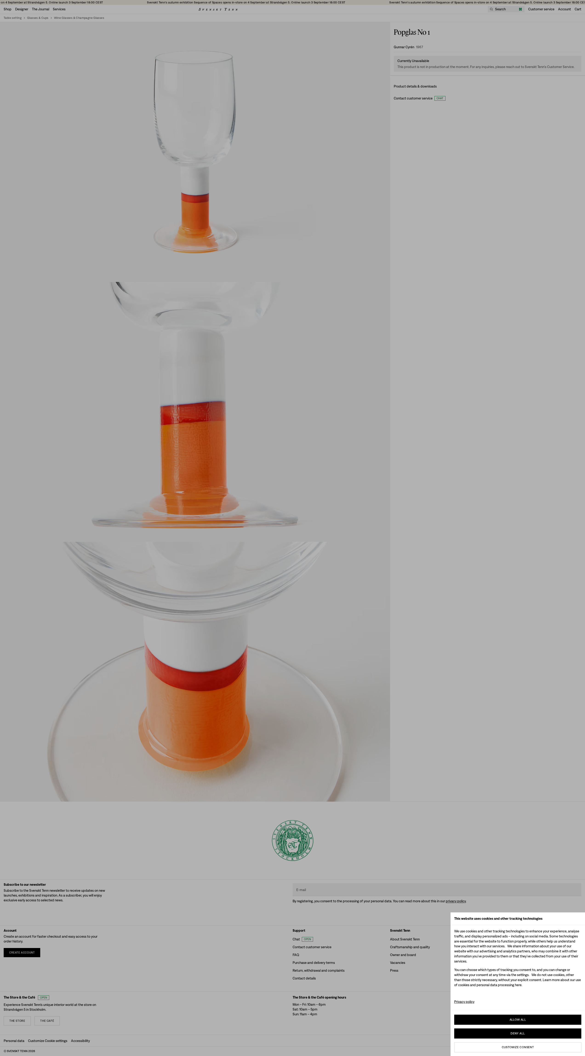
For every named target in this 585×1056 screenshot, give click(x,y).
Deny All (518, 1033)
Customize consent (518, 1047)
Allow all (518, 1019)
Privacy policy (464, 1002)
